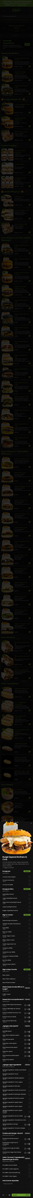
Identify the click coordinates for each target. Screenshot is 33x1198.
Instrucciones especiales (11, 1181)
